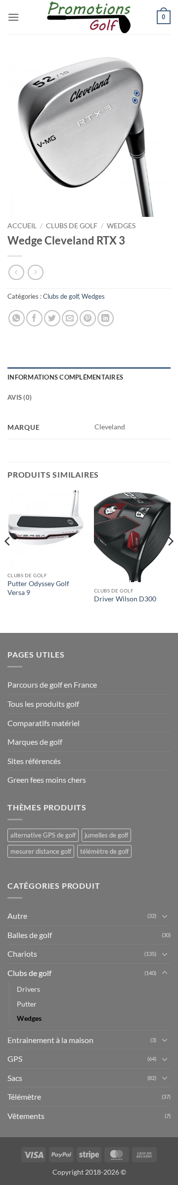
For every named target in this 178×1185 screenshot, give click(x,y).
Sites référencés (34, 761)
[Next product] (16, 272)
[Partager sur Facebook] (34, 318)
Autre (17, 915)
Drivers (28, 989)
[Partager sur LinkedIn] (105, 318)
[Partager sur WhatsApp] (16, 318)
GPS (14, 1058)
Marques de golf (34, 741)
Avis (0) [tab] (19, 397)
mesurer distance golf (40, 851)
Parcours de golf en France (52, 684)
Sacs (14, 1077)
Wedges (121, 226)
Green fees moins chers (46, 779)
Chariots (22, 953)
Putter (27, 1004)
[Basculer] (165, 916)
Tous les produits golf (43, 703)
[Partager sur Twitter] (52, 318)
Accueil (22, 226)
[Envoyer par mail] (70, 318)
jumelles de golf (106, 835)
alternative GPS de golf (43, 835)
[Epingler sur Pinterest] (88, 318)
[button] (13, 17)
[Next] (170, 560)
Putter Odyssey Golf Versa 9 (38, 588)
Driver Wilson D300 (125, 599)
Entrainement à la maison (50, 1040)
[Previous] (8, 560)
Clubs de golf (71, 226)
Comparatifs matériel (43, 723)
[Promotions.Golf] (89, 17)
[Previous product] (35, 272)
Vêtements (25, 1115)
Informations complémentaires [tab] (65, 377)
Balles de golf (29, 935)
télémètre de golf (104, 851)
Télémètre (24, 1096)
